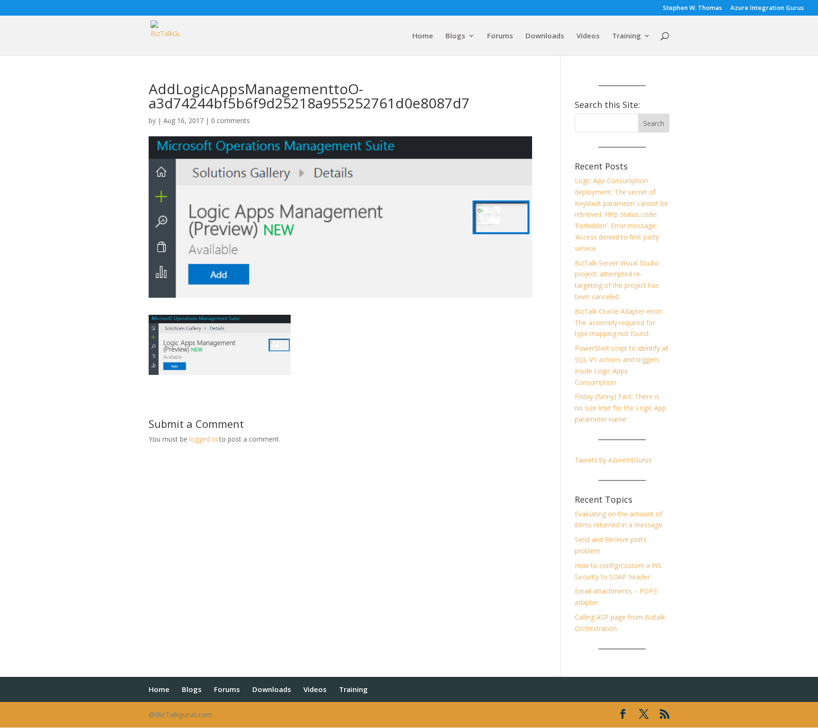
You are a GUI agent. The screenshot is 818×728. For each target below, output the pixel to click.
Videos (588, 36)
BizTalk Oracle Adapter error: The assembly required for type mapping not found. (619, 322)
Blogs (455, 36)
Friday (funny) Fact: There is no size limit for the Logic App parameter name (620, 408)
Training (626, 36)
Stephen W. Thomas (692, 8)
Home (422, 36)
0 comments (230, 120)
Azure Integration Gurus (767, 8)
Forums (500, 36)
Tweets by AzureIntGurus (613, 459)
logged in (203, 439)
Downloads (544, 36)
